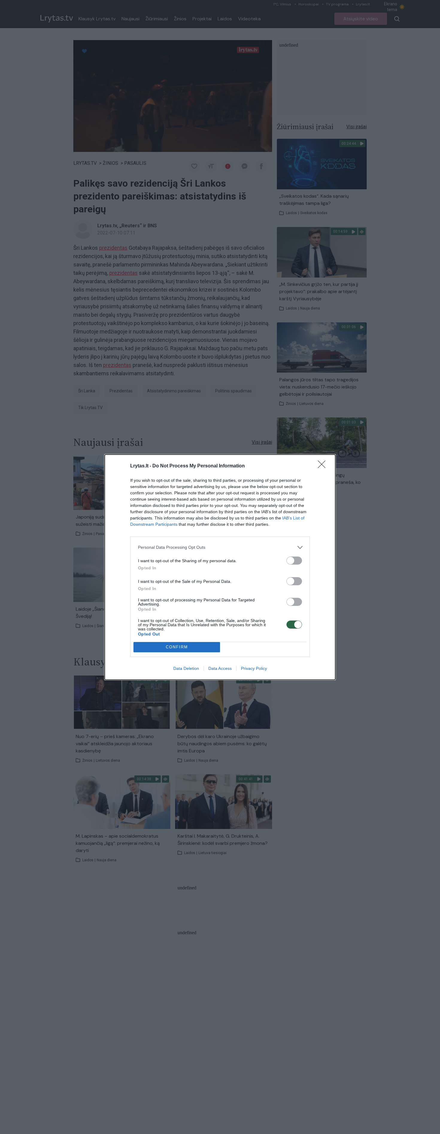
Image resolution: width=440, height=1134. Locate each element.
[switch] (294, 561)
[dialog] (220, 567)
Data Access (220, 668)
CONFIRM (177, 647)
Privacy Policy (254, 668)
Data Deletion (186, 668)
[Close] (323, 466)
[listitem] (220, 547)
